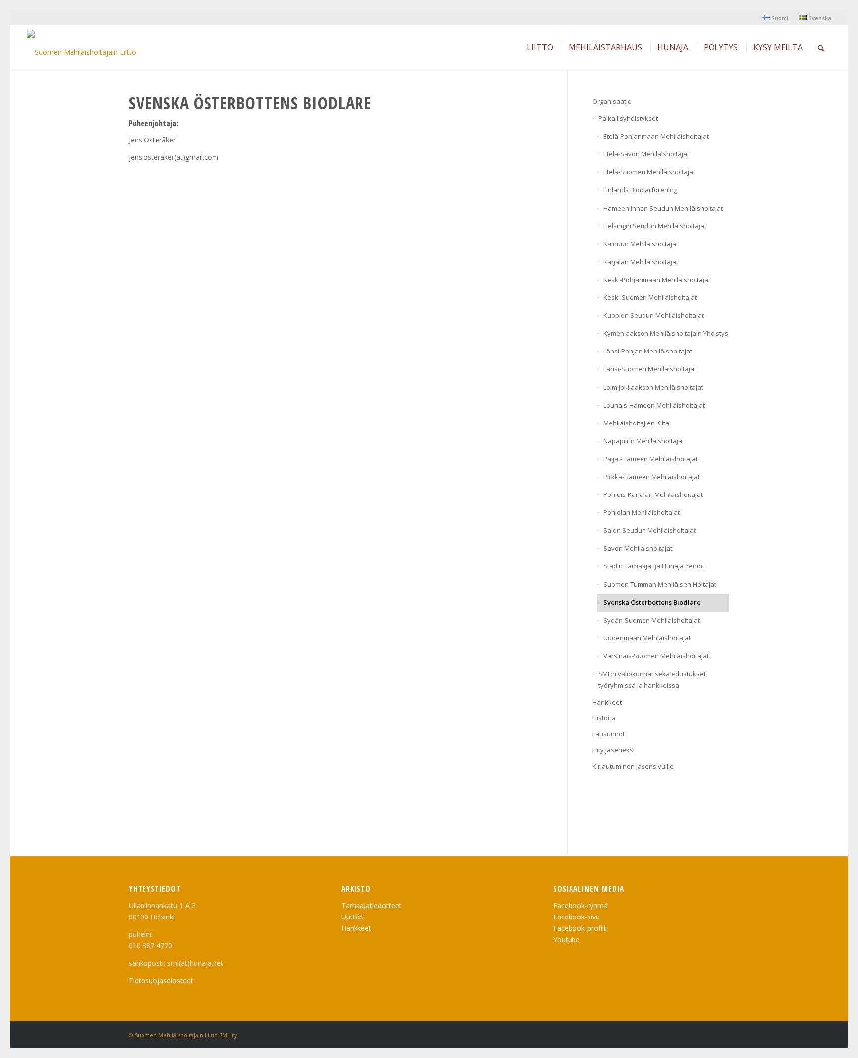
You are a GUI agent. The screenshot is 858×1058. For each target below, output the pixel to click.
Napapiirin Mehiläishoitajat (643, 440)
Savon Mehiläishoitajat (637, 548)
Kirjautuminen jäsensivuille (633, 766)
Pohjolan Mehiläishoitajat (641, 512)
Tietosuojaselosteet (161, 980)
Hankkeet (607, 702)
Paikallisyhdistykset (628, 118)
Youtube (566, 939)
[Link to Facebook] (722, 1034)
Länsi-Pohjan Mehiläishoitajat (647, 351)
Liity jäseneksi (613, 749)
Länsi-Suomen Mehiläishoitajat (649, 368)
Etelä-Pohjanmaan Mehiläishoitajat (656, 136)
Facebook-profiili (580, 928)
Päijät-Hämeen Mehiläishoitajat (650, 458)
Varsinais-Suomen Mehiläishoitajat (656, 655)
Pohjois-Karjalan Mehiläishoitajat (653, 494)
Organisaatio (612, 101)
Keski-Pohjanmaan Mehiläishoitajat (656, 279)
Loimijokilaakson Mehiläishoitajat (653, 387)
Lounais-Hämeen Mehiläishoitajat (654, 405)
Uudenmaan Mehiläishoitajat (647, 638)
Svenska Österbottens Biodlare (652, 602)
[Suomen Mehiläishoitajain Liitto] (81, 50)
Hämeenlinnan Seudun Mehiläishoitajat (663, 208)
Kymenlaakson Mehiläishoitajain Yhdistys (665, 333)
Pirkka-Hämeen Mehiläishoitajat (651, 476)
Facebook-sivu (576, 916)
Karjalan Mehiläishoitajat (640, 261)
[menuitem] (775, 18)
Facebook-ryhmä (580, 905)
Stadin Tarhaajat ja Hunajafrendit (653, 566)
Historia (604, 717)
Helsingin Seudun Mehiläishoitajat (654, 225)
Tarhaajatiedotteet (371, 905)
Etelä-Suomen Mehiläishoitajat (649, 171)
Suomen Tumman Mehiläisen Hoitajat (659, 584)
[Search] (821, 47)
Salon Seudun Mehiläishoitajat (649, 530)
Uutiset (352, 916)
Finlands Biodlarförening (640, 189)
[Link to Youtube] (707, 1034)
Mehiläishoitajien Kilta (636, 423)
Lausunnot (608, 733)
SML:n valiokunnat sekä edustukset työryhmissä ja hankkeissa (652, 679)
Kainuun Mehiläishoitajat (640, 243)
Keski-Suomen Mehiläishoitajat (650, 297)
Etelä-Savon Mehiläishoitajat (646, 153)
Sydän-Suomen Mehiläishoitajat (651, 620)
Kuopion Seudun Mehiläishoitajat (653, 315)
